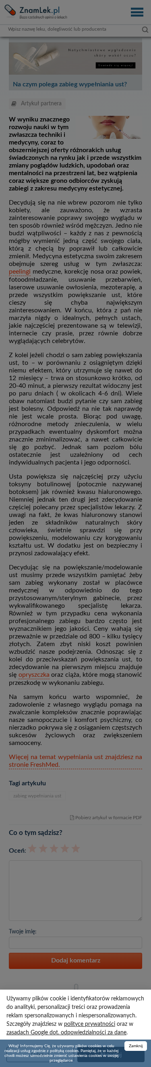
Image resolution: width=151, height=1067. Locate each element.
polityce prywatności (89, 1024)
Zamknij (136, 1046)
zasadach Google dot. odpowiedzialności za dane (66, 1033)
